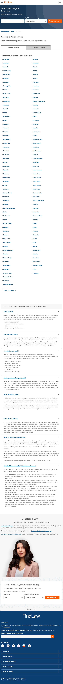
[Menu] (2, 2)
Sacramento (36, 132)
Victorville (36, 235)
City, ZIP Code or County (31, 18)
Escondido (6, 166)
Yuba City (36, 273)
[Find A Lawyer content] (60, 656)
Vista (34, 242)
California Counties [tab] (38, 48)
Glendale (6, 197)
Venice (35, 227)
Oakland (35, 59)
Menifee (5, 254)
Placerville (36, 90)
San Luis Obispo (37, 158)
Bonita (5, 90)
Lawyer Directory (5, 31)
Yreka (34, 269)
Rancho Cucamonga (39, 101)
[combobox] (12, 21)
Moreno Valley (7, 273)
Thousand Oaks (37, 216)
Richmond (36, 120)
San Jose (35, 155)
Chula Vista (6, 116)
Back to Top (32, 609)
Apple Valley (7, 70)
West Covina (36, 250)
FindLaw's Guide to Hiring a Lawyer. (41, 531)
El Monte (6, 155)
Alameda (6, 59)
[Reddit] (23, 645)
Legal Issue (4, 18)
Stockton (35, 204)
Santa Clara (36, 174)
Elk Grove (6, 158)
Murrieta (6, 281)
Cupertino (6, 147)
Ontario (35, 67)
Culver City (6, 143)
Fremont (6, 181)
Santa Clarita (37, 177)
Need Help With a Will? (11, 394)
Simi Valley (36, 197)
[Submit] (52, 636)
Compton (6, 124)
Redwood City (37, 113)
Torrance (35, 219)
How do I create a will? (11, 351)
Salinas (35, 135)
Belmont (6, 78)
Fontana (6, 174)
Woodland (36, 258)
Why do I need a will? (11, 334)
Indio (5, 212)
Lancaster (6, 231)
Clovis (5, 120)
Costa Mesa (6, 139)
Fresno (5, 185)
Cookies (23, 679)
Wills (12, 31)
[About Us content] (60, 651)
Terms (3, 679)
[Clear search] (22, 597)
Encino (5, 162)
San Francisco (37, 151)
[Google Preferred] (29, 645)
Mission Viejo (7, 258)
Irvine (5, 219)
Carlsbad (6, 105)
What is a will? (8, 311)
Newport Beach (8, 284)
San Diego (36, 147)
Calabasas (6, 101)
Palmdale (35, 82)
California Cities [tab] (13, 48)
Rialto (34, 116)
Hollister (6, 204)
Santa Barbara (37, 170)
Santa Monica (37, 185)
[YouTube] (8, 645)
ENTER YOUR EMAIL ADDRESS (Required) (12, 633)
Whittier (35, 254)
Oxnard (35, 78)
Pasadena (36, 86)
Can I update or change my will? (15, 378)
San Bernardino (37, 139)
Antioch (5, 67)
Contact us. (7, 627)
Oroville (35, 74)
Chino (5, 113)
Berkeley (6, 82)
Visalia (35, 239)
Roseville (35, 128)
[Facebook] (2, 645)
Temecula (36, 212)
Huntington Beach (9, 208)
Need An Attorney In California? (15, 437)
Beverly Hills (7, 86)
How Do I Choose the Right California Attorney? (20, 466)
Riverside (35, 124)
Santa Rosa (36, 189)
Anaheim (6, 63)
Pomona (35, 97)
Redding (35, 105)
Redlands (35, 109)
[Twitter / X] (13, 645)
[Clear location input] (45, 21)
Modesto (6, 261)
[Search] (60, 2)
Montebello (6, 265)
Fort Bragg (6, 177)
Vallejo (35, 223)
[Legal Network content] (60, 671)
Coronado (6, 135)
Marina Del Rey (8, 250)
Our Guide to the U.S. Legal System (11, 534)
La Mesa (5, 227)
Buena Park (6, 93)
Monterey (6, 269)
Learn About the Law (7, 526)
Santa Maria (36, 181)
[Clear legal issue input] (22, 21)
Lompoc (5, 235)
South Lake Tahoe (38, 200)
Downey (5, 151)
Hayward (6, 200)
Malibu (5, 246)
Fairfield (5, 170)
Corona (5, 132)
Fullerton (6, 189)
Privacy (9, 679)
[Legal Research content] (60, 666)
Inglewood (6, 216)
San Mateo (36, 162)
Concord (5, 128)
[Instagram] (18, 645)
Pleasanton (36, 93)
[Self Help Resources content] (60, 661)
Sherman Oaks (37, 193)
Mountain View (8, 277)
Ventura (35, 231)
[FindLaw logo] (9, 2)
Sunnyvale (36, 208)
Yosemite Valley (37, 265)
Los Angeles (7, 242)
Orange (35, 70)
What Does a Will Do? (11, 418)
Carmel (5, 109)
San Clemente (37, 143)
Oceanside (36, 63)
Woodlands (36, 261)
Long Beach (6, 239)
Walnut (35, 246)
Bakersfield (6, 74)
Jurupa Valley (7, 223)
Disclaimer (16, 679)
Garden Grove (7, 193)
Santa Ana (36, 166)
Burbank (6, 97)
